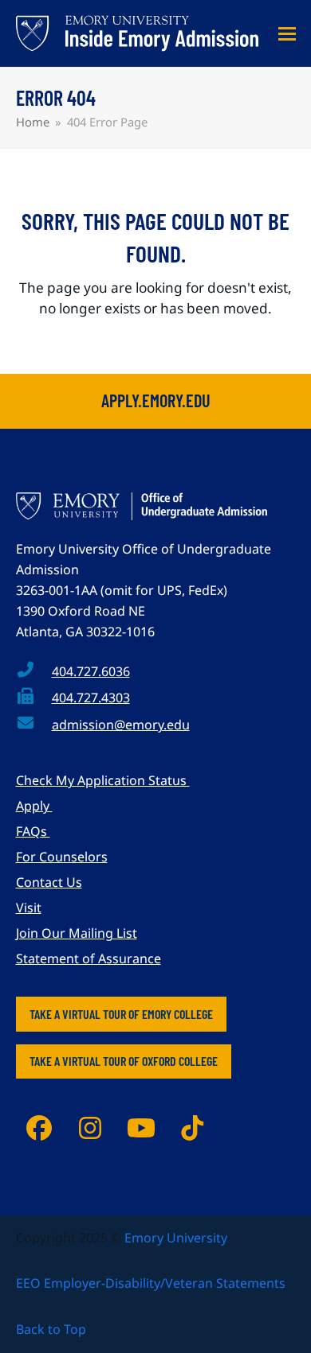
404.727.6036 (91, 671)
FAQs (33, 831)
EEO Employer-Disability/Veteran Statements (150, 1283)
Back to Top (51, 1329)
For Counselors (62, 856)
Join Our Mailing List (76, 933)
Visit (28, 907)
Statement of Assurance (88, 958)
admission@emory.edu (121, 724)
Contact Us (49, 882)
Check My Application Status (103, 780)
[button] (287, 34)
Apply (34, 806)
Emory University (175, 1237)
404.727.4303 (91, 697)
